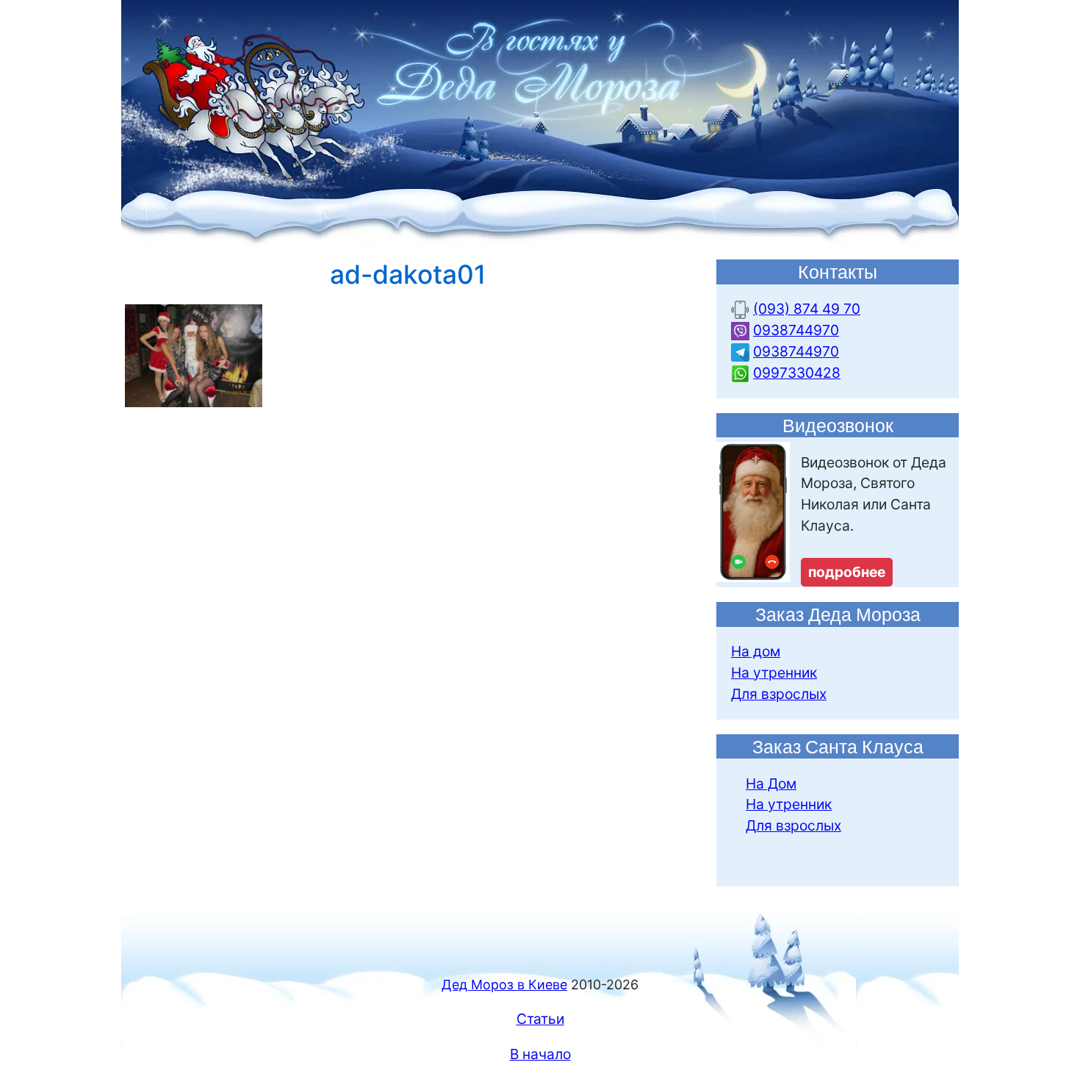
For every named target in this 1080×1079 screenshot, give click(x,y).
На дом (755, 651)
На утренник (774, 672)
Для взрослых (779, 694)
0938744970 (796, 330)
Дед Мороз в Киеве (504, 984)
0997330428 (796, 372)
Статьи (540, 1019)
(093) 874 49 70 (806, 309)
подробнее (846, 572)
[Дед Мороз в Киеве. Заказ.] (540, 123)
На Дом (771, 783)
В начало (540, 1054)
